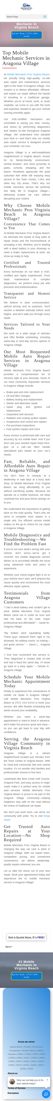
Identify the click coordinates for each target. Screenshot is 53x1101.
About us (13, 1073)
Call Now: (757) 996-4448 (26, 35)
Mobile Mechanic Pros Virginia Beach (28, 74)
